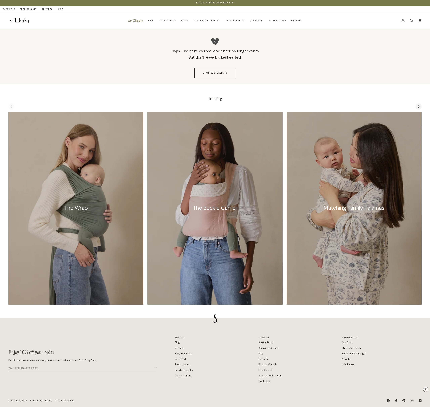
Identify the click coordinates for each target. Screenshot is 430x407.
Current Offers (183, 375)
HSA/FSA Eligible (184, 353)
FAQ (260, 353)
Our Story (347, 342)
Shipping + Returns (268, 348)
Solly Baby (16, 400)
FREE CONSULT (28, 9)
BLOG (60, 9)
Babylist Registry (184, 370)
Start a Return (266, 342)
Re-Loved (180, 359)
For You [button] (180, 337)
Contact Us (264, 381)
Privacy (48, 400)
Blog (177, 342)
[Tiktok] (396, 400)
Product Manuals (267, 364)
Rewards (179, 348)
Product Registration (270, 375)
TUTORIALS (9, 9)
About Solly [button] (350, 337)
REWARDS (47, 9)
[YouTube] (420, 400)
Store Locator (182, 364)
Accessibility (36, 400)
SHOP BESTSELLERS (215, 73)
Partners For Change (353, 353)
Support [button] (263, 337)
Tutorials (263, 359)
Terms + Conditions (64, 400)
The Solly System (352, 348)
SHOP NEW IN (235, 3)
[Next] (419, 106)
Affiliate (346, 359)
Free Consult (265, 370)
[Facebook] (388, 400)
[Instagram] (412, 400)
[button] (136, 21)
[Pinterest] (403, 400)
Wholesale (348, 364)
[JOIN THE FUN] (154, 367)
